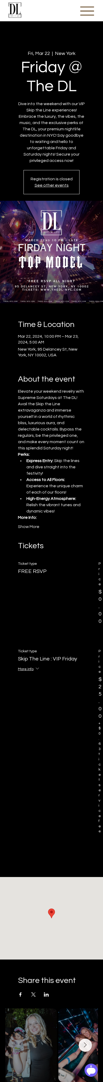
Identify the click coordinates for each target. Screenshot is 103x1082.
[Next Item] (85, 1045)
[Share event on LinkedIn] (46, 994)
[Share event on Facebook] (20, 994)
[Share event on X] (33, 994)
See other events (52, 185)
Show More (28, 527)
